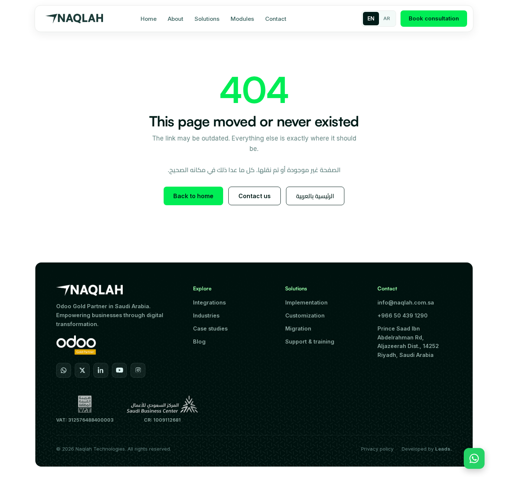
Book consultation (434, 18)
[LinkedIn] (100, 370)
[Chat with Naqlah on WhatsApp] (474, 458)
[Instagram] (138, 370)
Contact (275, 18)
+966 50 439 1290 (402, 315)
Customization (305, 315)
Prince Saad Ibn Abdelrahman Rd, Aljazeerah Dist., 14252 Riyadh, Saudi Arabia (408, 341)
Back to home (193, 196)
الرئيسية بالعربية (315, 196)
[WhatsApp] (63, 370)
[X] (82, 370)
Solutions (206, 18)
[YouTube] (119, 370)
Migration (298, 328)
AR (386, 18)
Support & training (309, 341)
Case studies (210, 328)
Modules (242, 18)
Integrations (209, 302)
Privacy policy (377, 449)
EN (370, 18)
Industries (206, 315)
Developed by (427, 449)
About (175, 18)
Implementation (306, 302)
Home (149, 18)
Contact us (254, 196)
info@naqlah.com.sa (405, 302)
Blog (199, 341)
